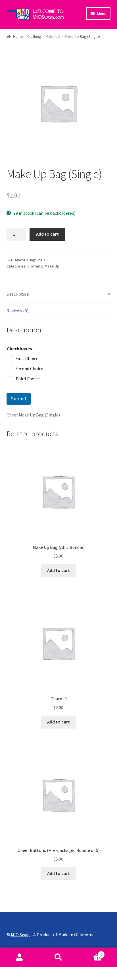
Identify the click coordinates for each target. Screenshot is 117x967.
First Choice (26, 358)
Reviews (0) (17, 310)
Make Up (52, 36)
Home (18, 36)
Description (18, 294)
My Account (19, 957)
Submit (18, 399)
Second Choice (29, 368)
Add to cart (47, 234)
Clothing (34, 36)
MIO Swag (20, 934)
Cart (90, 952)
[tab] (59, 294)
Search (58, 957)
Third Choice (27, 378)
